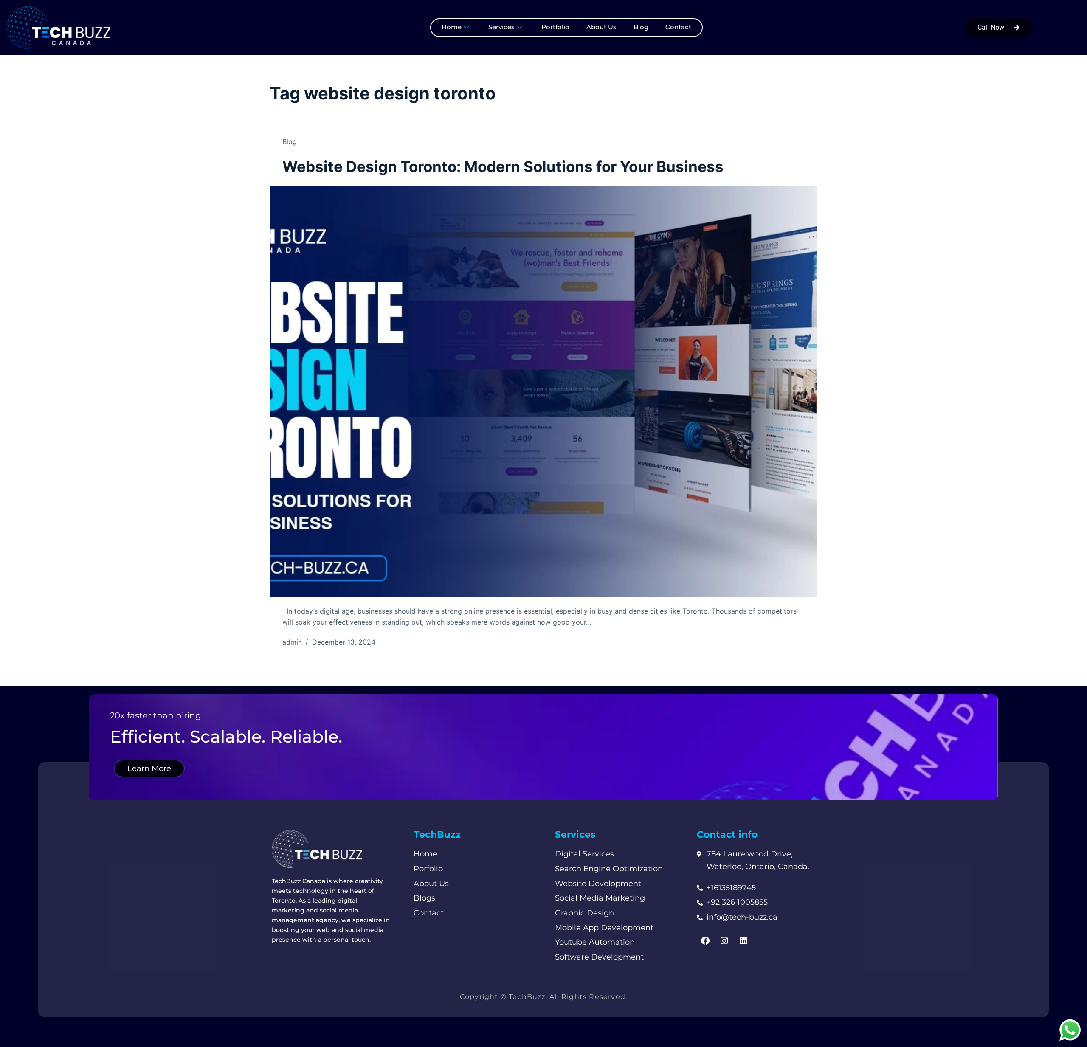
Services (501, 27)
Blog (641, 27)
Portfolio (555, 27)
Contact (678, 27)
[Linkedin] (743, 940)
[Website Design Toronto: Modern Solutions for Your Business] (543, 391)
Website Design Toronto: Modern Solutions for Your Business (503, 166)
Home (452, 27)
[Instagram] (724, 940)
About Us (601, 27)
